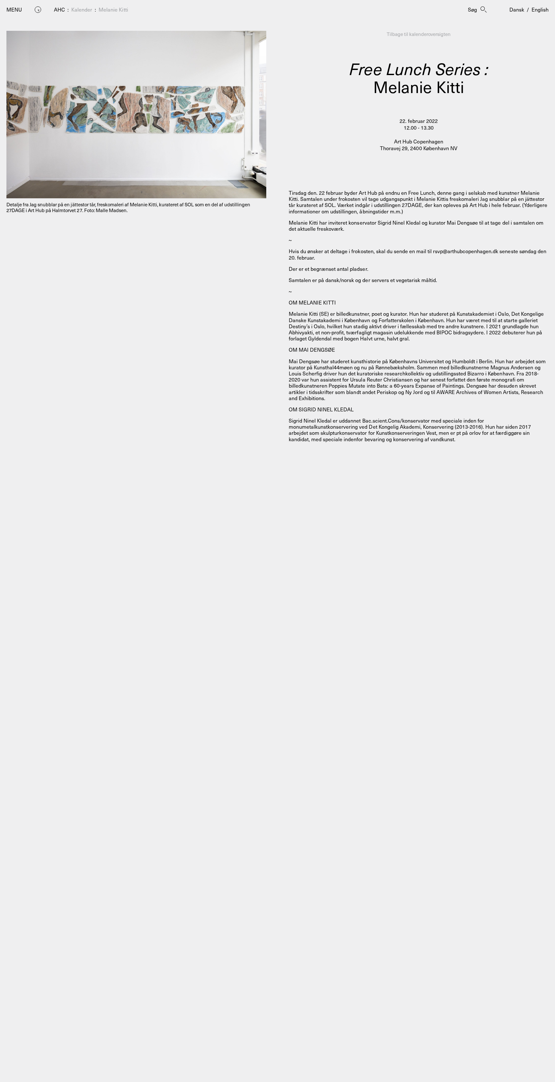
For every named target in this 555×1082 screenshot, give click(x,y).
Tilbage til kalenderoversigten (419, 34)
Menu (14, 9)
